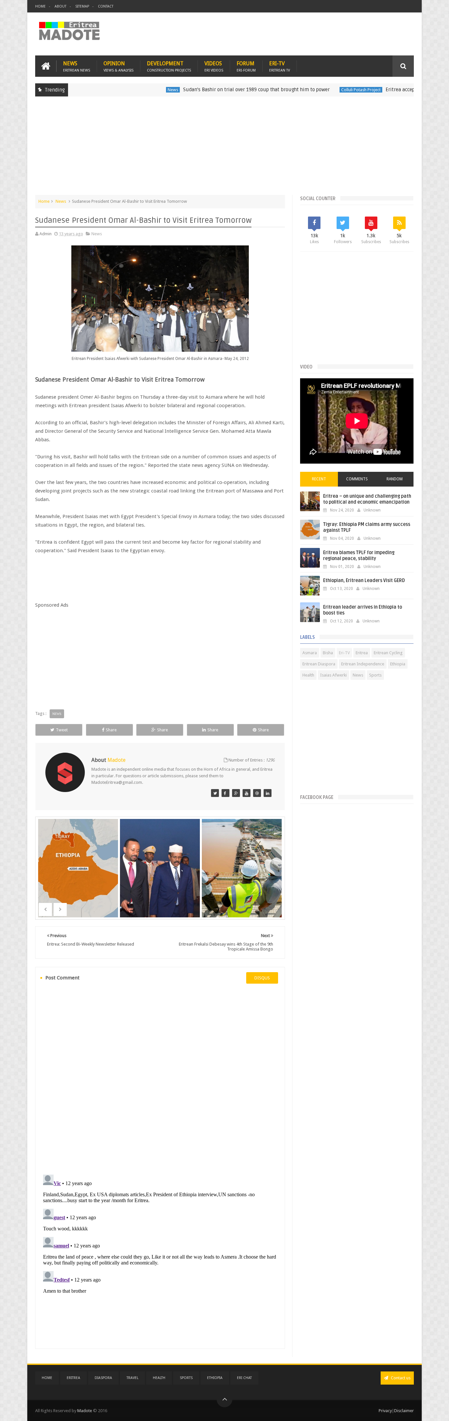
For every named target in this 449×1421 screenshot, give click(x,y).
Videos (213, 66)
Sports (375, 675)
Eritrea (362, 652)
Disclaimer (404, 1410)
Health (308, 675)
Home (40, 6)
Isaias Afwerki (333, 675)
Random (395, 479)
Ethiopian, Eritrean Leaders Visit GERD (364, 580)
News (76, 66)
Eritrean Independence (362, 663)
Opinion (118, 66)
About (60, 6)
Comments (357, 479)
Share (111, 729)
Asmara (309, 652)
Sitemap (82, 6)
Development (169, 66)
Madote (85, 1410)
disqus (262, 977)
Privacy (385, 1410)
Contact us (400, 1377)
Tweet (62, 729)
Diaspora (103, 1378)
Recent (319, 479)
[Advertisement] (224, 149)
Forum (246, 66)
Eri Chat (244, 1378)
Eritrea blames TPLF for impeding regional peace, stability (358, 555)
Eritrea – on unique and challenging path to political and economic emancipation (367, 499)
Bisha (328, 652)
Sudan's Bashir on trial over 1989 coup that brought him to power (221, 90)
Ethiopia (397, 663)
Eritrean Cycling (388, 652)
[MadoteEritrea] (215, 793)
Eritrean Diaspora (318, 663)
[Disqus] (160, 1078)
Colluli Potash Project (325, 89)
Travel (132, 1378)
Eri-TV (279, 66)
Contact (105, 6)
